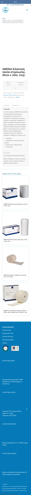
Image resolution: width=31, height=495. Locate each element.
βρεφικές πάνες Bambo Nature (21, 490)
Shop (3, 18)
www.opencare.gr (5, 486)
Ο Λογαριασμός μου (17, 5)
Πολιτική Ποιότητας (7, 336)
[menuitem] (15, 4)
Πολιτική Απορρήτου (8, 339)
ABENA (18, 97)
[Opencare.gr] (12, 10)
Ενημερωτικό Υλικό (7, 333)
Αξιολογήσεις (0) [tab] (16, 105)
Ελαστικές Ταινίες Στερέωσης (10, 95)
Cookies (4, 343)
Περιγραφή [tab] (6, 105)
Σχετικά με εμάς (6, 330)
